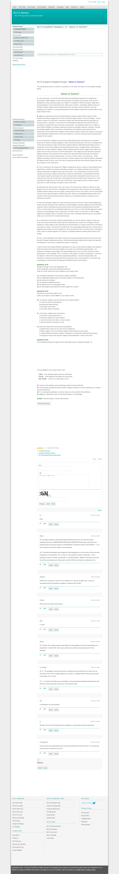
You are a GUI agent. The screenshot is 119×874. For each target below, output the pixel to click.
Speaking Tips (51, 818)
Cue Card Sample (18, 58)
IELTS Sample (42, 7)
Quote (56, 524)
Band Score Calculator (19, 844)
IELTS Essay (16, 820)
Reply (51, 524)
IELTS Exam (31, 7)
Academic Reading (20, 29)
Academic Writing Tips (53, 809)
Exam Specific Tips (18, 847)
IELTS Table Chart (18, 809)
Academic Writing (19, 130)
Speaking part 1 (18, 52)
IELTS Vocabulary (52, 829)
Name (40, 465)
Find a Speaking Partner (21, 148)
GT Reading (17, 32)
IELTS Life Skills (51, 835)
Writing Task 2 (18, 44)
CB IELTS (15, 838)
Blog (67, 7)
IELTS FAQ (22, 7)
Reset (99, 1)
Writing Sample (17, 35)
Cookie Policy (85, 812)
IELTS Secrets (17, 841)
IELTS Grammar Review (54, 826)
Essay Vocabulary (18, 155)
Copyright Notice (86, 818)
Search (82, 7)
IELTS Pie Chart (17, 815)
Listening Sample (18, 47)
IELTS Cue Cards (52, 832)
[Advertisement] (23, 92)
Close (45, 768)
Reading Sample (18, 26)
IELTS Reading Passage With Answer (50, 455)
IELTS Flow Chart (18, 812)
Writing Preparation (18, 128)
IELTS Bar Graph (17, 803)
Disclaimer (84, 821)
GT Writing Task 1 (19, 41)
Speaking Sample (18, 49)
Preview (42, 504)
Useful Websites (17, 850)
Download (51, 7)
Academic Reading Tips (53, 806)
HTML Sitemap (85, 824)
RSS (100, 510)
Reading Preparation (19, 119)
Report (40, 768)
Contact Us (74, 7)
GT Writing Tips (51, 812)
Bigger (95, 1)
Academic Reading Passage (47, 453)
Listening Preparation (19, 143)
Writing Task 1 (19, 133)
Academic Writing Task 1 (21, 37)
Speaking (15, 60)
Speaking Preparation (19, 145)
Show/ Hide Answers (44, 403)
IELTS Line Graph (18, 806)
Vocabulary (60, 7)
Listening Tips (51, 815)
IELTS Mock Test (17, 151)
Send (47, 504)
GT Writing (17, 140)
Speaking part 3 (18, 55)
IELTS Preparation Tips (53, 803)
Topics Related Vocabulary (20, 157)
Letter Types (50, 838)
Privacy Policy (85, 815)
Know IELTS (16, 835)
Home (14, 7)
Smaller (103, 1)
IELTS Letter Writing (18, 818)
